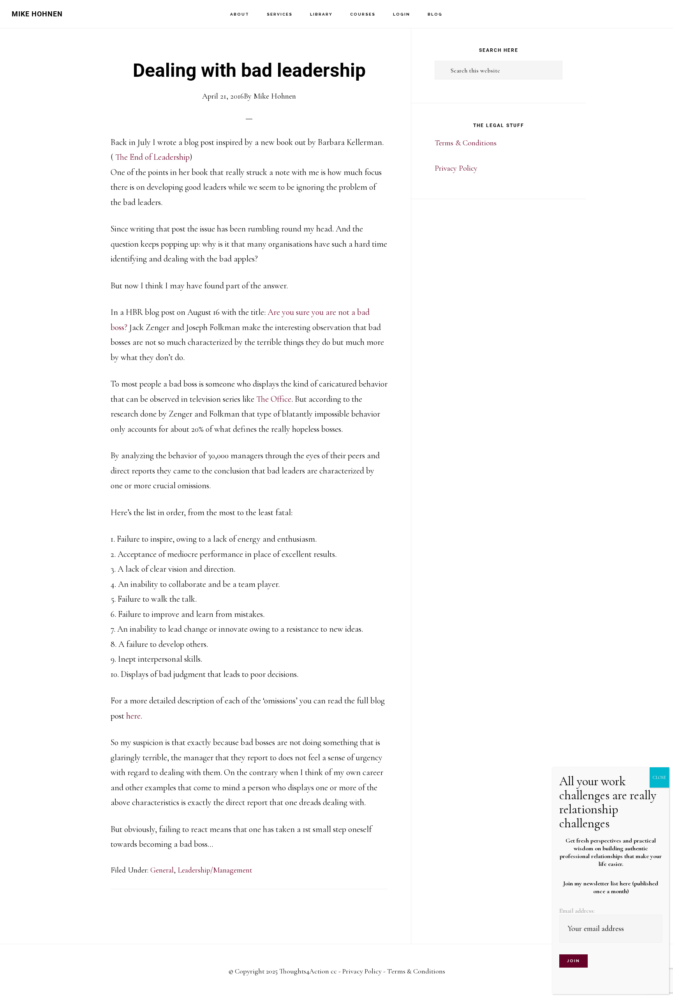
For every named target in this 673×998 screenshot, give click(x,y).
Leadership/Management (215, 870)
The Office (272, 399)
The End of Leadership (151, 157)
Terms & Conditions (466, 143)
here (133, 716)
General (162, 870)
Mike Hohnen (37, 14)
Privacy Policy (456, 168)
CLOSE (659, 777)
